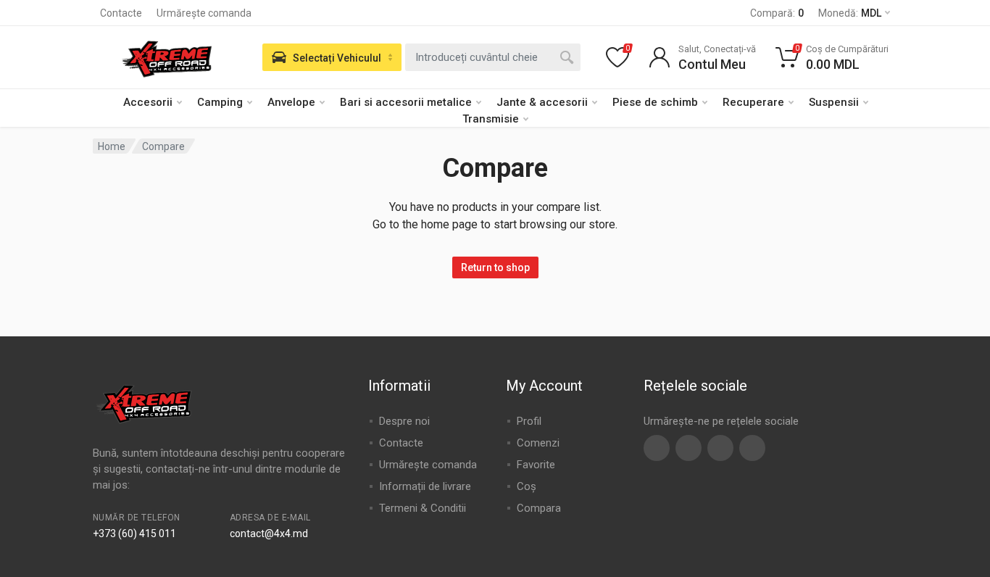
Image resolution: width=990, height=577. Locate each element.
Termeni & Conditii (422, 508)
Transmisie (490, 118)
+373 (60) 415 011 (134, 533)
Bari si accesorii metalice (406, 102)
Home (111, 146)
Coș (526, 486)
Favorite (536, 464)
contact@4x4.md (269, 533)
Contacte (121, 13)
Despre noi (404, 421)
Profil (529, 421)
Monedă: (849, 13)
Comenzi (538, 442)
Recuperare (753, 102)
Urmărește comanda (204, 13)
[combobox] (493, 57)
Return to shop (495, 267)
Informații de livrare (425, 486)
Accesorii (147, 102)
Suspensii (834, 102)
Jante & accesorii (542, 102)
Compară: (777, 13)
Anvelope (291, 102)
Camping (220, 102)
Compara (539, 508)
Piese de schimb (655, 102)
